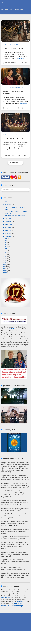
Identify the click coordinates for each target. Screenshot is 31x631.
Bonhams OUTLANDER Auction (15, 216)
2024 (5, 240)
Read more (20, 58)
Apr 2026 (8, 228)
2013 (5, 262)
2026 (5, 202)
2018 (5, 252)
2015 (5, 258)
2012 (5, 264)
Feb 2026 (8, 234)
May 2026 (8, 225)
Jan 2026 (8, 237)
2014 (5, 260)
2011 (4, 266)
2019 (5, 250)
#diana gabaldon (10, 44)
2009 (5, 270)
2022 (5, 244)
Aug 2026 (8, 205)
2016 (5, 256)
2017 (5, 254)
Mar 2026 (8, 231)
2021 (5, 246)
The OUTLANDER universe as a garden (15, 209)
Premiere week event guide (13, 139)
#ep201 (18, 44)
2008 (5, 272)
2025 (5, 238)
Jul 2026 (8, 218)
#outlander (19, 87)
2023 (5, 242)
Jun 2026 (8, 221)
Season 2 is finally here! (13, 48)
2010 (5, 268)
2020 (5, 248)
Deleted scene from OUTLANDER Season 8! (16, 213)
